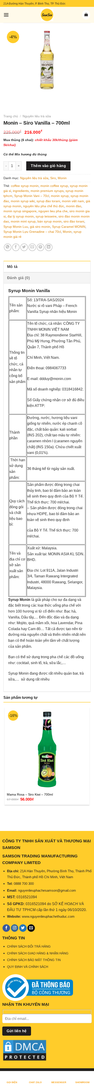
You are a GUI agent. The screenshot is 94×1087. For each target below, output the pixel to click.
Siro (53, 178)
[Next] (20, 97)
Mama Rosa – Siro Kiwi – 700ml (30, 794)
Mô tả (12, 267)
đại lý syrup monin (21, 216)
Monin (62, 178)
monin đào (73, 206)
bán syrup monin (49, 221)
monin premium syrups (47, 191)
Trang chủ (10, 116)
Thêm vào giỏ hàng (48, 166)
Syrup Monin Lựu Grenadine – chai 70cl (32, 231)
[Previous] (7, 97)
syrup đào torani (48, 201)
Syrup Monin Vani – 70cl (31, 196)
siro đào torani (73, 221)
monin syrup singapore (20, 211)
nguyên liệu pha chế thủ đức (43, 206)
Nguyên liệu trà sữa (37, 116)
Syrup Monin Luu (15, 226)
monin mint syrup (23, 221)
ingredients (21, 191)
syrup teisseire (46, 216)
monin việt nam (73, 201)
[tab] (47, 266)
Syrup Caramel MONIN (68, 226)
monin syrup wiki (23, 201)
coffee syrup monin (25, 186)
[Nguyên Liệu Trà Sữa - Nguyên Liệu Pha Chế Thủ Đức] (47, 15)
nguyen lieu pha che (53, 211)
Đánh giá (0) (18, 278)
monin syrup (60, 196)
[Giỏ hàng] (86, 14)
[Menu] (6, 14)
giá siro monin (40, 226)
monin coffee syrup (54, 186)
